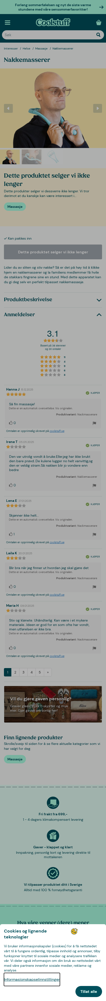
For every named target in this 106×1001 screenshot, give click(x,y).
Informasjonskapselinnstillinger (32, 979)
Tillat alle (88, 991)
